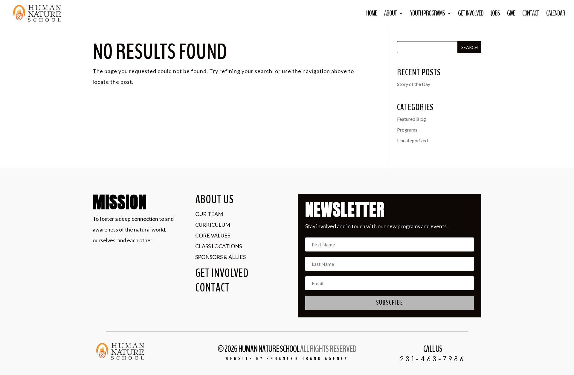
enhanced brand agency (308, 358)
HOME (371, 14)
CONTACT (212, 288)
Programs (407, 129)
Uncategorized (412, 140)
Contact (530, 14)
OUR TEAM (209, 214)
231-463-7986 (432, 359)
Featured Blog (411, 119)
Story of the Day (413, 84)
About (390, 14)
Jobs (495, 14)
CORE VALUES (212, 235)
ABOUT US (214, 199)
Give (511, 14)
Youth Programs (427, 14)
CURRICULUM (212, 224)
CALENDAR (555, 14)
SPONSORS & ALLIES (220, 257)
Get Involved (470, 14)
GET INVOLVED (222, 273)
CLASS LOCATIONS (218, 246)
